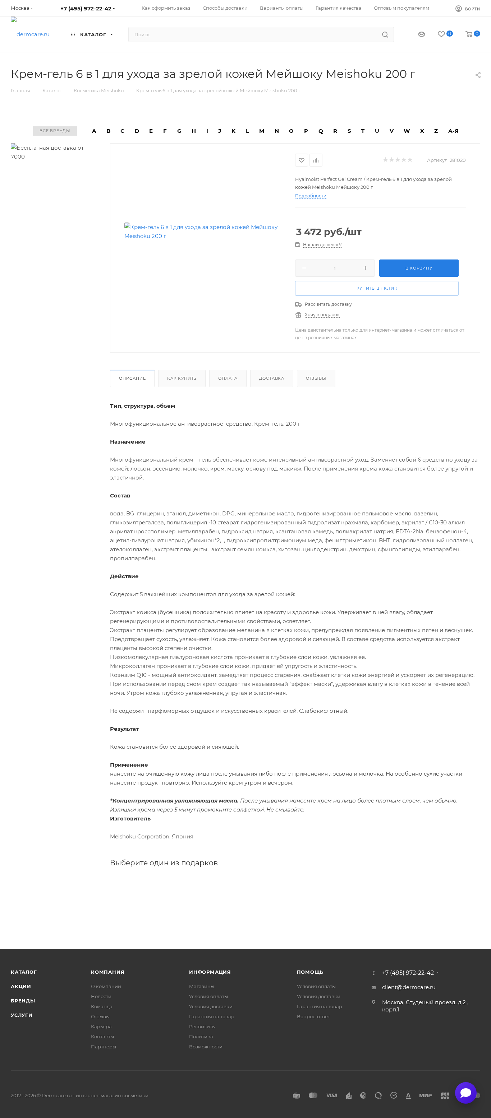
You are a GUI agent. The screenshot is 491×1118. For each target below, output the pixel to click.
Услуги (22, 1015)
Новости (101, 996)
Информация (210, 972)
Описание (132, 378)
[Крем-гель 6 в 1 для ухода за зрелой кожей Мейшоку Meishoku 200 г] (202, 231)
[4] (403, 160)
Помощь (310, 972)
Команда (102, 1006)
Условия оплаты (208, 996)
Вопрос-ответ (313, 1016)
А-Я (453, 130)
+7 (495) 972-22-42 (85, 8)
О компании (106, 986)
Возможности (205, 1046)
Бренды (23, 1001)
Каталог (24, 972)
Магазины (201, 986)
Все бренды (55, 130)
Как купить (182, 378)
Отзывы (316, 378)
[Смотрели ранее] (415, 34)
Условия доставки (211, 1006)
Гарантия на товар (211, 1016)
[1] (385, 160)
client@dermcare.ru (409, 987)
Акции (21, 986)
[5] (410, 160)
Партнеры (103, 1046)
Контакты (102, 1036)
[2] (391, 160)
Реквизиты (202, 1026)
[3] (397, 160)
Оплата (228, 378)
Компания (107, 972)
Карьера (101, 1026)
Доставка (271, 378)
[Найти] (385, 34)
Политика (201, 1036)
